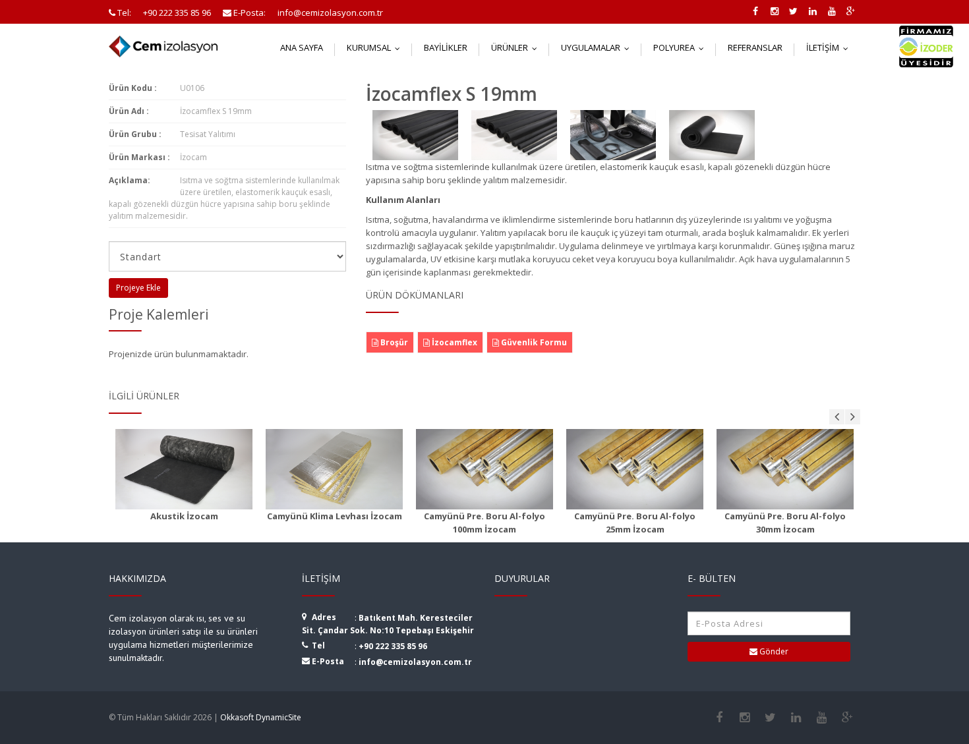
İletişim (830, 47)
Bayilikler (445, 47)
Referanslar (755, 47)
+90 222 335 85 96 (393, 646)
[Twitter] (770, 717)
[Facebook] (718, 717)
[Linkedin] (796, 717)
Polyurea (681, 47)
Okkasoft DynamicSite (260, 717)
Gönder (772, 651)
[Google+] (847, 717)
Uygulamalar (598, 47)
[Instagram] (744, 717)
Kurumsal (376, 47)
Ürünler (517, 47)
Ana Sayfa (301, 47)
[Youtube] (821, 717)
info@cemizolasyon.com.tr (415, 662)
